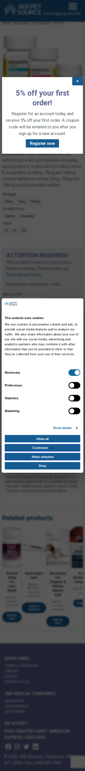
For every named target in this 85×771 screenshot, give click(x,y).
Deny (42, 465)
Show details (62, 428)
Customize (40, 447)
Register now (42, 143)
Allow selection (43, 457)
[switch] (74, 385)
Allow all (42, 439)
